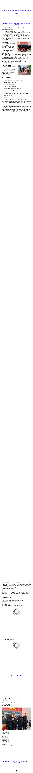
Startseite (3, 10)
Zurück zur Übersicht (16, 676)
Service (16, 13)
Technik (30, 10)
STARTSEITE (6, 761)
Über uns (15, 10)
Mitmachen (9, 10)
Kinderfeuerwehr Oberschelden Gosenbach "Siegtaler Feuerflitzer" (17, 23)
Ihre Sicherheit (22, 10)
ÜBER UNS (15, 761)
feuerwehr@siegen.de (7, 745)
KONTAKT (17, 762)
